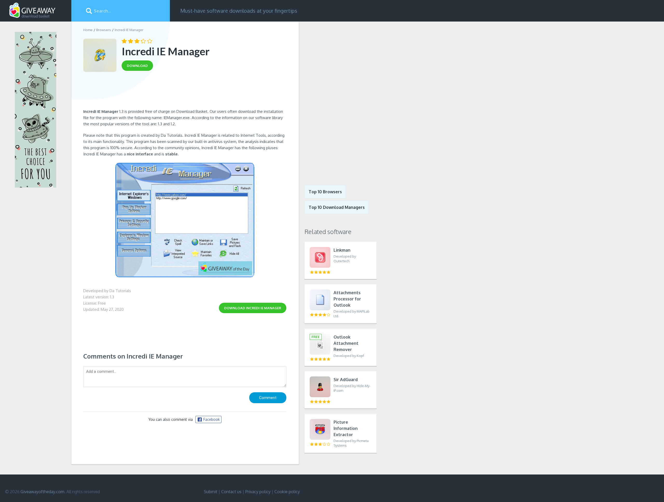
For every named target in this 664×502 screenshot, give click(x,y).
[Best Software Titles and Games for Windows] (338, 99)
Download (252, 308)
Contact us (231, 491)
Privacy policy (258, 491)
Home (88, 30)
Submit (210, 491)
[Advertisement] (184, 91)
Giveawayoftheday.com (42, 491)
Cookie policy (287, 491)
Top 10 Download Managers (337, 207)
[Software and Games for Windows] (32, 10)
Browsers (103, 30)
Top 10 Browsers (325, 191)
